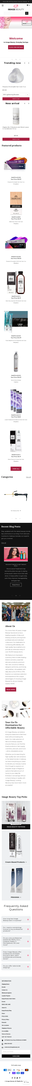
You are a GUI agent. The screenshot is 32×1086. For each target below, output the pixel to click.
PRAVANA (15, 897)
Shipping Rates (5, 984)
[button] (3, 5)
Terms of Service (6, 1034)
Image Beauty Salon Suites (8, 998)
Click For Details (16, 47)
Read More (16, 585)
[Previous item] (24, 63)
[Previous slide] (12, 59)
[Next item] (28, 63)
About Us (4, 1007)
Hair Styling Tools (15, 510)
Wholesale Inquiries (7, 993)
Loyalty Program (6, 995)
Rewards (4, 1022)
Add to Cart (16, 99)
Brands (4, 987)
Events (3, 1001)
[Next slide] (20, 59)
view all (16, 468)
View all (28, 477)
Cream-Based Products (15, 862)
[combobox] (14, 13)
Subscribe (16, 1056)
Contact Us (4, 990)
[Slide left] (12, 518)
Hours (3, 1013)
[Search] (26, 13)
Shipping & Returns (7, 1028)
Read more (11, 689)
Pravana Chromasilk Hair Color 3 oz (14, 87)
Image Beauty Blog (6, 1010)
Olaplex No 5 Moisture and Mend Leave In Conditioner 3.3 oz (15, 128)
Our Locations (5, 1025)
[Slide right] (20, 518)
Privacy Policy (5, 1019)
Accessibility (5, 1031)
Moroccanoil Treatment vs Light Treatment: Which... (16, 565)
